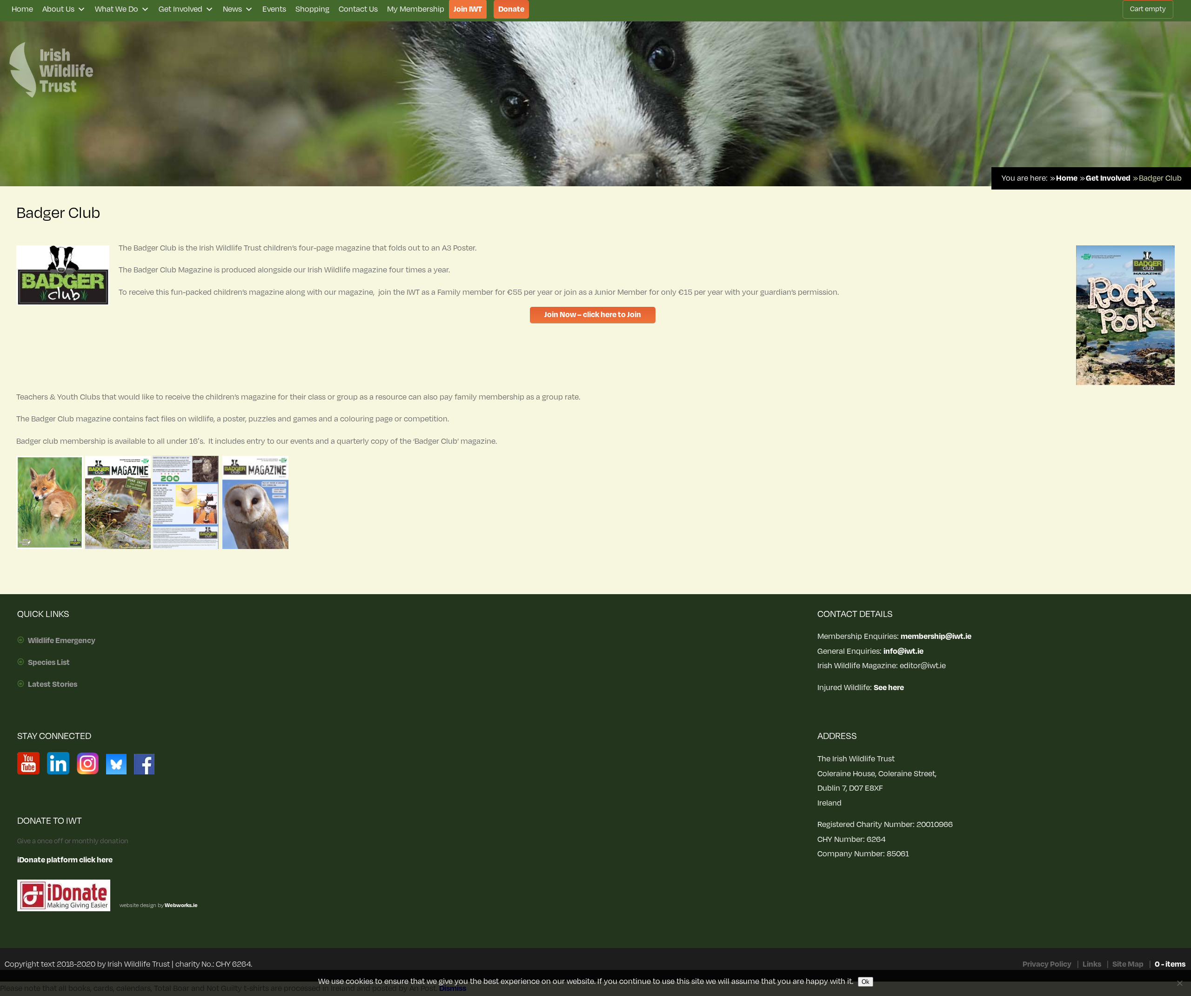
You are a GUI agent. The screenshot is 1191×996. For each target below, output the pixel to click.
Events (274, 9)
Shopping (312, 9)
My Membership (415, 9)
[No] (1179, 983)
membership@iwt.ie (936, 636)
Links (1092, 964)
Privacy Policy (1047, 964)
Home (22, 9)
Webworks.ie (181, 905)
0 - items (1170, 964)
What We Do (116, 9)
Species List (49, 662)
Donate (511, 9)
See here (889, 687)
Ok (866, 981)
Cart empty (1148, 9)
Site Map (1128, 964)
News (232, 9)
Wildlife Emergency (61, 640)
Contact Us (358, 9)
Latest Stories (52, 684)
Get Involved (180, 9)
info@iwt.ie (903, 651)
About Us (58, 9)
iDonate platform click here (65, 860)
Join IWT (468, 9)
